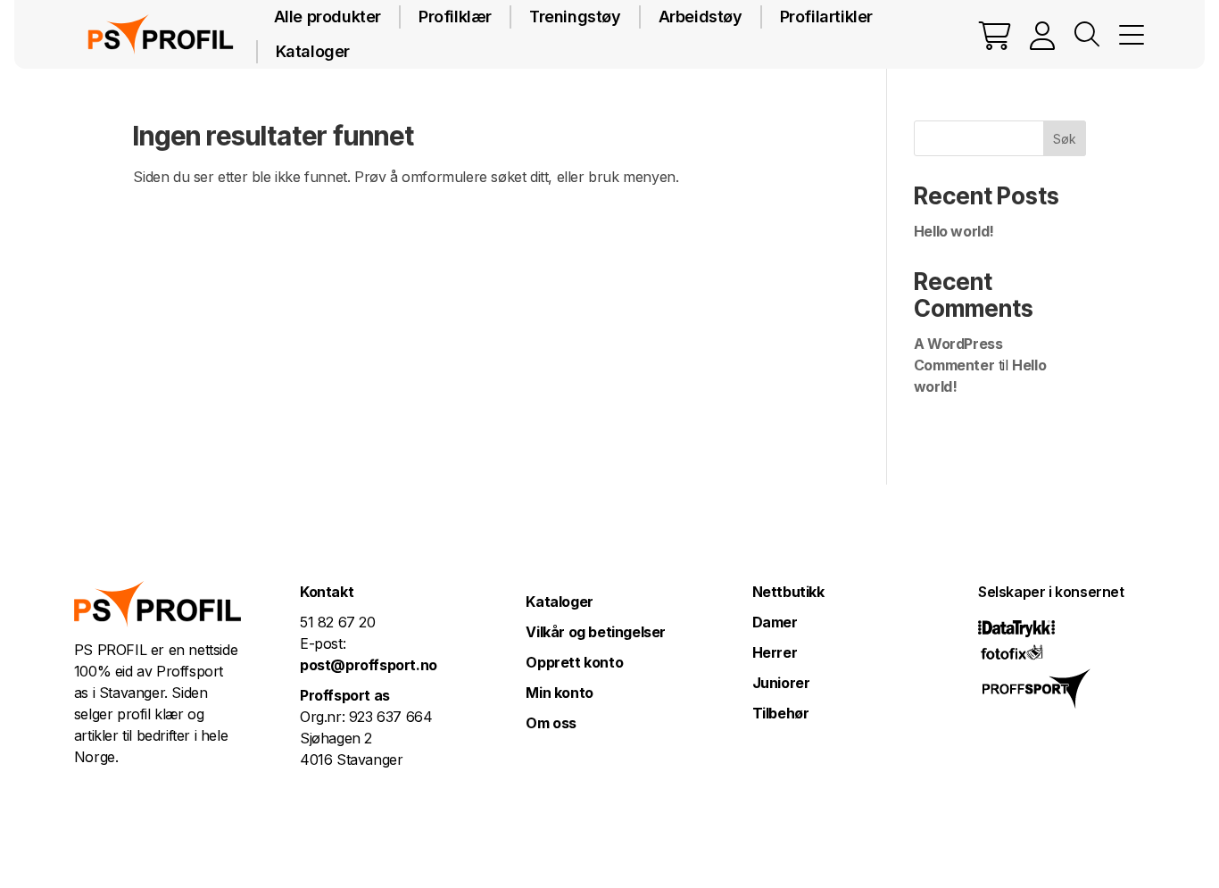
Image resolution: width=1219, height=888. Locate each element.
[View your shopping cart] (995, 35)
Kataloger (313, 51)
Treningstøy (575, 16)
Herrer (775, 652)
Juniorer (781, 683)
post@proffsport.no (368, 665)
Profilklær (455, 16)
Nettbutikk (788, 592)
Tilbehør (780, 713)
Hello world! (954, 231)
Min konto (559, 692)
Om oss (551, 723)
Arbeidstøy (700, 16)
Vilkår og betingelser (596, 632)
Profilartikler (826, 16)
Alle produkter (327, 16)
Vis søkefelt (1087, 34)
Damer (775, 622)
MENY (1131, 34)
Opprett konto (574, 662)
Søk (1064, 138)
